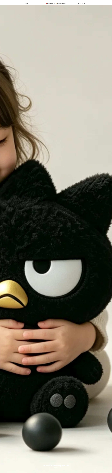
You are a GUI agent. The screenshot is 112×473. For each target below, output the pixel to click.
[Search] (83, 3)
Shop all (56, 468)
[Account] (85, 3)
